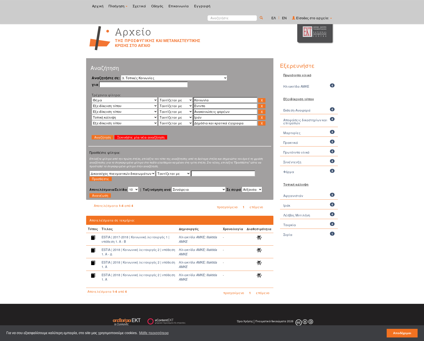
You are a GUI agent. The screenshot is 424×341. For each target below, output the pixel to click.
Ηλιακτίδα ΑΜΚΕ (192, 237)
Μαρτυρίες (292, 133)
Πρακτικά (290, 142)
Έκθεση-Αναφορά (296, 110)
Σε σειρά (234, 189)
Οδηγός (157, 6)
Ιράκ (286, 205)
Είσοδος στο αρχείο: (312, 17)
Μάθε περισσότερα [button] (153, 333)
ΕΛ (273, 17)
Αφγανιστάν (293, 195)
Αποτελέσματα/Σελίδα (108, 189)
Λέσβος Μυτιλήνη (296, 215)
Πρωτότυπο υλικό (296, 152)
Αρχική (97, 6)
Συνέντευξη (292, 162)
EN (284, 17)
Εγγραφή (202, 6)
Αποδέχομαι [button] (402, 333)
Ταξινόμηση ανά (157, 189)
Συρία (287, 234)
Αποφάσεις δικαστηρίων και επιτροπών (305, 121)
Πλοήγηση (117, 6)
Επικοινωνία (178, 6)
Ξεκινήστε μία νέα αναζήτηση (141, 137)
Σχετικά (139, 6)
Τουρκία (289, 225)
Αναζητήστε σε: (106, 77)
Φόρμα (288, 172)
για (95, 84)
